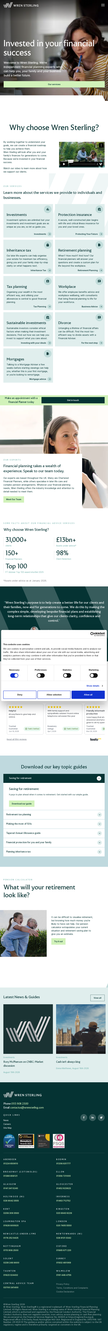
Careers (7, 1124)
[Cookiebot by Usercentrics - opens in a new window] (92, 634)
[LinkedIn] (92, 1117)
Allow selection (54, 694)
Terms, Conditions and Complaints (72, 1288)
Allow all (88, 694)
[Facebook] (83, 1117)
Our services (54, 84)
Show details (92, 686)
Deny (19, 694)
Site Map (7, 1128)
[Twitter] (101, 1117)
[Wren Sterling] (20, 5)
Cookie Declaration (65, 1291)
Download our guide (22, 803)
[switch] (41, 675)
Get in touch (73, 400)
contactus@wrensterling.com (27, 1107)
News (6, 1120)
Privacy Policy (62, 1284)
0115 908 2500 (19, 1103)
